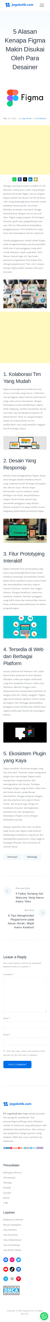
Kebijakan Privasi (12, 1172)
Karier (6, 1198)
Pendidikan (41, 118)
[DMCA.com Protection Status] (11, 1294)
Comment (8, 974)
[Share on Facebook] (20, 179)
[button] (44, 1316)
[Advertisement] (25, 150)
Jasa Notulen (10, 1230)
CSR (5, 1203)
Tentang (7, 1182)
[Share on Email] (36, 179)
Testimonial (9, 1177)
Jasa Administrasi (12, 1240)
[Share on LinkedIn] (30, 179)
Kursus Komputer (12, 1225)
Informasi (12, 857)
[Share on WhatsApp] (14, 179)
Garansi (7, 1193)
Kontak (7, 1187)
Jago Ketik (26, 118)
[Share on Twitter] (25, 179)
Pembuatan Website (13, 1219)
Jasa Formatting (11, 1245)
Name (6, 1018)
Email (6, 1035)
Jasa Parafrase (10, 1235)
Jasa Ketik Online (12, 1250)
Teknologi (32, 857)
